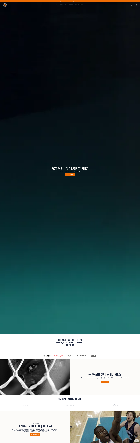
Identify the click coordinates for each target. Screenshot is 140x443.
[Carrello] (136, 5)
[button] (63, 5)
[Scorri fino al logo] (47, 356)
